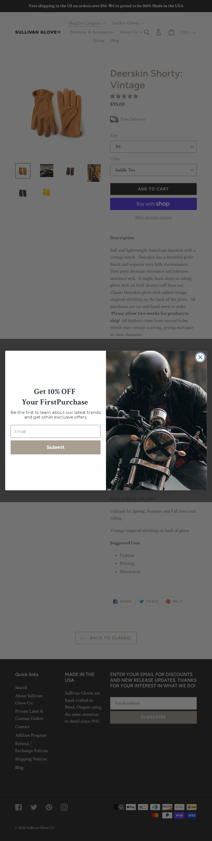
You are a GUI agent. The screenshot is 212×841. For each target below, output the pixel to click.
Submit (56, 447)
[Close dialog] (200, 357)
